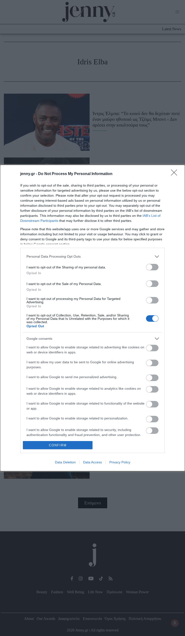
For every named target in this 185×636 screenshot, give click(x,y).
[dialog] (92, 318)
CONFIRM (58, 445)
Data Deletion (65, 462)
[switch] (152, 267)
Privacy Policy (119, 462)
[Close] (175, 174)
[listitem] (92, 256)
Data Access (92, 462)
